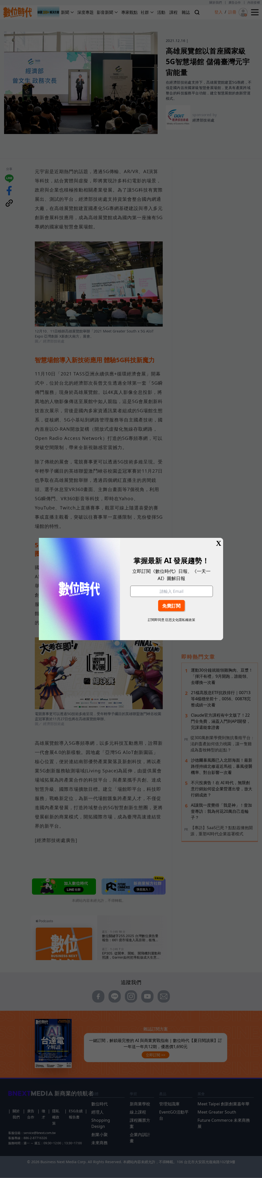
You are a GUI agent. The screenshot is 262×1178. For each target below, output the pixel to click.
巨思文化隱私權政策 (180, 619)
